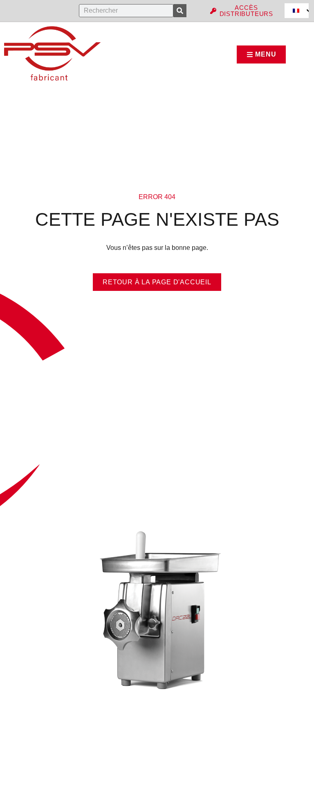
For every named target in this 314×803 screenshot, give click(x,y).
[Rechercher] (179, 10)
